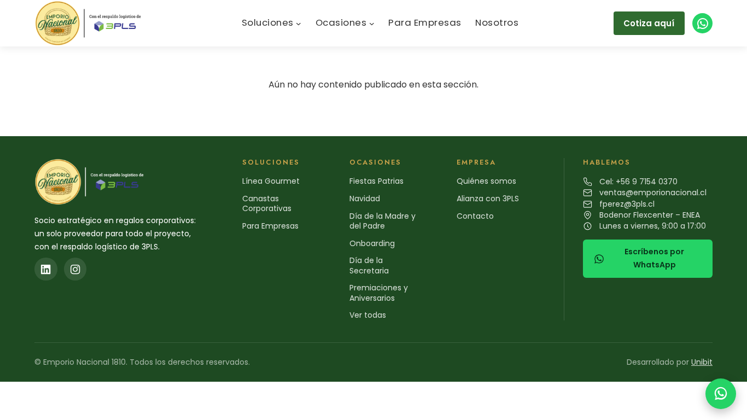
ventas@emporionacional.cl (653, 192)
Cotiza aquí (648, 23)
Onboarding (372, 243)
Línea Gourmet (271, 181)
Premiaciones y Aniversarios (378, 292)
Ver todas (367, 315)
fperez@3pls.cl (627, 204)
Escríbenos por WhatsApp (654, 258)
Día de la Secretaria (369, 265)
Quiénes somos (486, 181)
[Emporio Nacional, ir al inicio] (90, 23)
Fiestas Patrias (376, 181)
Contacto (475, 216)
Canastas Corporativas (266, 203)
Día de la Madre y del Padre (382, 221)
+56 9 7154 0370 (647, 181)
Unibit (702, 362)
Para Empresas (270, 225)
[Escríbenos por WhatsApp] (720, 393)
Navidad (364, 198)
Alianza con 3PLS (488, 198)
